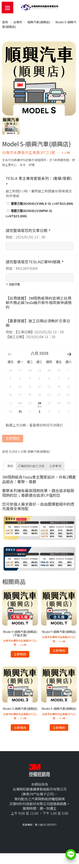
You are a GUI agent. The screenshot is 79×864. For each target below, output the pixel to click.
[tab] (10, 466)
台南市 (17, 22)
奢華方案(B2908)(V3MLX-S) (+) (41, 203)
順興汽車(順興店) (38, 22)
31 (20, 411)
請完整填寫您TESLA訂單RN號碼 (34, 262)
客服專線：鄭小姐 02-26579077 (39, 824)
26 (39, 403)
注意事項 (55, 466)
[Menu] (7, 7)
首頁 (5, 22)
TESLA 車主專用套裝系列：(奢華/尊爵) (39, 181)
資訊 (10, 466)
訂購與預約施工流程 (31, 466)
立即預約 (12, 438)
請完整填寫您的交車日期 (28, 230)
